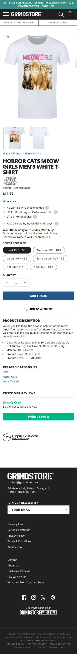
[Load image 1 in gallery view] (15, 138)
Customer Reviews (18, 571)
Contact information (50, 647)
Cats (5, 371)
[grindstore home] (38, 477)
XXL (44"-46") (15, 266)
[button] (70, 14)
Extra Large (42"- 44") (50, 258)
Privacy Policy (16, 535)
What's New (14, 547)
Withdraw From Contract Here (25, 582)
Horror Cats (10, 376)
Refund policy (15, 644)
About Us (13, 565)
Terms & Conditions (19, 541)
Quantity (9, 275)
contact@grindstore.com (22, 482)
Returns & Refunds (18, 529)
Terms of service (60, 644)
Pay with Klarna (16, 576)
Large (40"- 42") (17, 258)
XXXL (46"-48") (43, 266)
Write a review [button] (38, 417)
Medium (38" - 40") (49, 250)
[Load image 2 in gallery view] (38, 138)
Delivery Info (15, 524)
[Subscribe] (65, 509)
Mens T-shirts (11, 381)
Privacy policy (37, 644)
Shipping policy (23, 647)
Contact (12, 559)
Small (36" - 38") (17, 250)
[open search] (61, 14)
